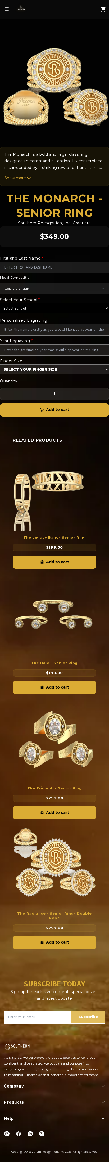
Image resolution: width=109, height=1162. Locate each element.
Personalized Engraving (25, 320)
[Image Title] (7, 1133)
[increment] (103, 394)
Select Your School (20, 299)
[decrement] (6, 394)
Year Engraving (16, 340)
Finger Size (12, 361)
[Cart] (103, 9)
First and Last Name (21, 258)
